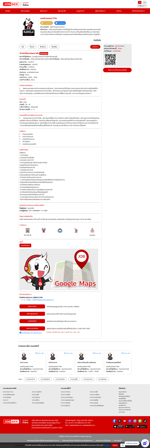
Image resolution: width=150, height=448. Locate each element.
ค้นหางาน (43, 11)
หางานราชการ (30, 379)
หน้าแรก (7, 11)
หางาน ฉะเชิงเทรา (65, 403)
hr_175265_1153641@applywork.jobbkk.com (39, 300)
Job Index (122, 412)
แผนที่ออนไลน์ (25, 245)
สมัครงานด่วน (32, 306)
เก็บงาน (32, 46)
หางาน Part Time (8, 392)
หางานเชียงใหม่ (45, 379)
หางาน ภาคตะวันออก (67, 397)
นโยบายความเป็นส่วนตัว (103, 440)
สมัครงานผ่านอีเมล (32, 328)
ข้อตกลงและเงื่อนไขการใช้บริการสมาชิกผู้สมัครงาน (77, 440)
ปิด (123, 445)
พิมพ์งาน (43, 46)
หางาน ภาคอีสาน (94, 394)
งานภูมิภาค (80, 11)
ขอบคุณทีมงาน (123, 403)
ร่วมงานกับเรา (123, 392)
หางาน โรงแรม (7, 397)
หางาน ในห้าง (35, 400)
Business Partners (124, 407)
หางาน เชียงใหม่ (94, 400)
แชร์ (23, 46)
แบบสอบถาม (122, 405)
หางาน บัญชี (35, 394)
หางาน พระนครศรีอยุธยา (97, 405)
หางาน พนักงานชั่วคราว (9, 403)
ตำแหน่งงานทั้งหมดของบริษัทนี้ (117, 70)
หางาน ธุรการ (36, 397)
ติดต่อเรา (121, 394)
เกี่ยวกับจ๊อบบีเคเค (138, 11)
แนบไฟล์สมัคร (32, 321)
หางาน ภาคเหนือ (65, 394)
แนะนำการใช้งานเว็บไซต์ (125, 401)
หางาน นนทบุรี (94, 403)
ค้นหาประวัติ (62, 11)
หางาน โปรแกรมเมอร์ (9, 394)
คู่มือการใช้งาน (99, 11)
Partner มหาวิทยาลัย (125, 410)
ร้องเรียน (54, 46)
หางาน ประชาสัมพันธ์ (38, 403)
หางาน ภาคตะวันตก (95, 397)
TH (140, 2)
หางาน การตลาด (37, 392)
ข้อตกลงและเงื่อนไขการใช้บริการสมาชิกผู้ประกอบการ (43, 440)
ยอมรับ (115, 445)
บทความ (118, 11)
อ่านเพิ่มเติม (107, 445)
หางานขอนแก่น (60, 379)
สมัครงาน (95, 46)
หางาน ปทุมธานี (65, 405)
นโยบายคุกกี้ (117, 440)
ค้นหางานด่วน (25, 11)
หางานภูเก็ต (74, 379)
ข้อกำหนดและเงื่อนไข (124, 396)
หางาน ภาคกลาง (65, 392)
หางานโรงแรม (102, 379)
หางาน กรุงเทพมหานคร (67, 400)
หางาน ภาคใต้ (94, 392)
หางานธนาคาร (88, 379)
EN (145, 2)
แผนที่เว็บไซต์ (122, 398)
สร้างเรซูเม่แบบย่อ (32, 313)
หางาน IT (5, 400)
